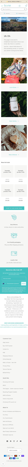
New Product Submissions (9, 431)
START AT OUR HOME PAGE (14, 208)
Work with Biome (7, 421)
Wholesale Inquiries (8, 434)
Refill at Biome (7, 395)
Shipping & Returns (8, 356)
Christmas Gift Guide (8, 382)
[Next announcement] (26, 1)
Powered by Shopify (17, 460)
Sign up (23, 283)
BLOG (4, 385)
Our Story (5, 414)
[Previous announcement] (1, 1)
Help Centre (6, 342)
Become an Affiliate (8, 424)
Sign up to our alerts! (8, 428)
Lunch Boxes (12, 87)
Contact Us (5, 349)
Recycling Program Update (10, 392)
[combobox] (4, 283)
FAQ (4, 352)
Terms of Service (7, 369)
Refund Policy (6, 372)
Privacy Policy (6, 366)
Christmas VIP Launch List (9, 402)
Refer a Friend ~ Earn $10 (9, 362)
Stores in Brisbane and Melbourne (12, 411)
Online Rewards (7, 359)
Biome (11, 460)
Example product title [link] (7, 171)
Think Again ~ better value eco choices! (13, 388)
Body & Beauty (13, 154)
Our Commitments (7, 418)
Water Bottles (13, 121)
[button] (2, 6)
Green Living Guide (8, 398)
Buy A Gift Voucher (7, 345)
